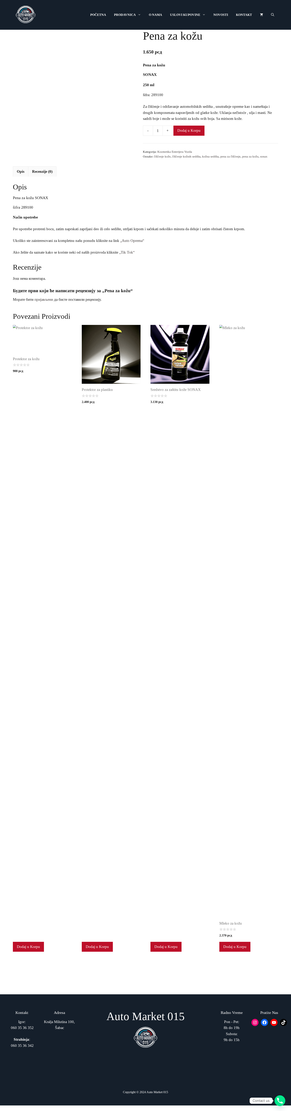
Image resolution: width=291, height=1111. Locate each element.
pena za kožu (250, 156)
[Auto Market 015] (26, 15)
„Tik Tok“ (127, 252)
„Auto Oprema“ (132, 241)
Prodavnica (125, 14)
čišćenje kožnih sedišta (186, 156)
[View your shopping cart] (261, 15)
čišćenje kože (162, 156)
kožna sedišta (210, 156)
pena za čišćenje (230, 156)
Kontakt (244, 14)
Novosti (220, 14)
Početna (98, 14)
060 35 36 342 (22, 1045)
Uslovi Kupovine (185, 14)
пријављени (43, 299)
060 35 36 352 (22, 1028)
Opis (20, 171)
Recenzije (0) (42, 171)
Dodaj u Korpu (189, 130)
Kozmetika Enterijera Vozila (174, 151)
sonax (263, 156)
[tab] (20, 171)
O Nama (155, 14)
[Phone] (280, 1100)
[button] (272, 15)
